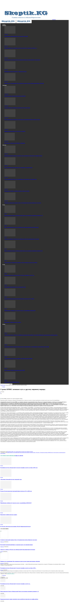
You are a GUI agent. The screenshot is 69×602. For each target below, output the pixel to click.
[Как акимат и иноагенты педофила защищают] (9, 140)
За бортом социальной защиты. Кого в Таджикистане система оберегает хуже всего (22, 202)
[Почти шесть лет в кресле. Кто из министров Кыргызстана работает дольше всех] (9, 56)
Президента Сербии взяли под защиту (12, 322)
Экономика (4, 85)
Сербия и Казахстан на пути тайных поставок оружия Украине (18, 358)
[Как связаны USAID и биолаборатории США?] (9, 367)
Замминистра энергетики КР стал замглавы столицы (16, 36)
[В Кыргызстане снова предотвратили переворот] (9, 93)
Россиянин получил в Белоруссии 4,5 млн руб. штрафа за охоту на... (15, 583)
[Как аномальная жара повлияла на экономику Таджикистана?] (9, 164)
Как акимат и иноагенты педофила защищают (14, 143)
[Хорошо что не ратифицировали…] (9, 379)
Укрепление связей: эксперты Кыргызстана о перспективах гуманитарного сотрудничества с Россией (26, 346)
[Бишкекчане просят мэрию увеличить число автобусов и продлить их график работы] (9, 152)
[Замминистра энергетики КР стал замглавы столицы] (9, 33)
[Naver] (41, 395)
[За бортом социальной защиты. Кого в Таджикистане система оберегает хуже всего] (9, 199)
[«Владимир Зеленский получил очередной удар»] (9, 284)
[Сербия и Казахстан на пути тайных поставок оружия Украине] (9, 355)
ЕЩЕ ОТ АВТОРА (19, 455)
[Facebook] (2, 395)
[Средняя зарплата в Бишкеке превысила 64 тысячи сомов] (9, 104)
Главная (3, 24)
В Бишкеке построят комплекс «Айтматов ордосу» (15, 71)
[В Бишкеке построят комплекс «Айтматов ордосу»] (9, 68)
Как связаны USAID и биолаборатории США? (14, 370)
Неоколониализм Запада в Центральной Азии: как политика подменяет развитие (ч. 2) (23, 215)
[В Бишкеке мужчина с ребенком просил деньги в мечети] (9, 188)
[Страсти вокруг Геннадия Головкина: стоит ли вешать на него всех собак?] (9, 259)
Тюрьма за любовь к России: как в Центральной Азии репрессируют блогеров (21, 239)
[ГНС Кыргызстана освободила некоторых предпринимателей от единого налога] (9, 116)
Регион (3, 204)
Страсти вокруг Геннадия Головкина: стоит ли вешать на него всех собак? (20, 262)
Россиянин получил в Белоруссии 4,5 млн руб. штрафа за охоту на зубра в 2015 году (19, 467)
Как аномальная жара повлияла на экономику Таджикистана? (18, 167)
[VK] (5, 395)
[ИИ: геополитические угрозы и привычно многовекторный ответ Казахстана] (9, 224)
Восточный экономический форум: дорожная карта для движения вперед (16, 544)
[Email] (45, 395)
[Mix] (34, 395)
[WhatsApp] (16, 395)
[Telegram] (31, 395)
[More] (52, 395)
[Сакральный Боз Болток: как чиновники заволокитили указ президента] (9, 176)
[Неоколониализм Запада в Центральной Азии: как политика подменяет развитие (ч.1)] (9, 247)
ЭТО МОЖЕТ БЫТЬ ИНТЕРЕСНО (7, 455)
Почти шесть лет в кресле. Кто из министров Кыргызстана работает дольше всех (22, 59)
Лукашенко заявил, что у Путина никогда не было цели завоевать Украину (20, 451)
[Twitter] (9, 395)
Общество (6, 153)
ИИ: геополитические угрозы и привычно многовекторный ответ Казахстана (21, 227)
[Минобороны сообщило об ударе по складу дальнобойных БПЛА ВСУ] (9, 307)
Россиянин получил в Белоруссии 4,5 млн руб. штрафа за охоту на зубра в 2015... (18, 568)
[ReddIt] (23, 395)
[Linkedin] (20, 395)
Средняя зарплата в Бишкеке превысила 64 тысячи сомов (17, 107)
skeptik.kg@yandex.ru (10, 573)
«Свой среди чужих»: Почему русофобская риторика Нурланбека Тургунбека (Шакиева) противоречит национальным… (31, 335)
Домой (1, 385)
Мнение (3, 324)
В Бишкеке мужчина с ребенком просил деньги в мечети (16, 191)
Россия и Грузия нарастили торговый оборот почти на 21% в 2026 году (16, 491)
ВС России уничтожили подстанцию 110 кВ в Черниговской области (15, 526)
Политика (4, 25)
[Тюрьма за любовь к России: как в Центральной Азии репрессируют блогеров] (9, 236)
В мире (3, 264)
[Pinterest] (13, 395)
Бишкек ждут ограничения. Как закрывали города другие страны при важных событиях (24, 83)
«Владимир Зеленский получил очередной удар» (15, 287)
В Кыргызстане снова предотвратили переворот (15, 96)
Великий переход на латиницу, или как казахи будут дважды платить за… (20, 48)
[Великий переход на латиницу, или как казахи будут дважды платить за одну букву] (9, 45)
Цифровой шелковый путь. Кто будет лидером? (14, 131)
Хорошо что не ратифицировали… (12, 382)
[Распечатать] (49, 395)
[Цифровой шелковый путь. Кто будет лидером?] (9, 128)
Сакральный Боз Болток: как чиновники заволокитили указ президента (20, 179)
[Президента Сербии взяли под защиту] (9, 319)
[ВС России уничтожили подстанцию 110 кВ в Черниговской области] (5, 523)
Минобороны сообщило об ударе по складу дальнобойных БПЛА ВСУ (20, 310)
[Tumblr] (27, 395)
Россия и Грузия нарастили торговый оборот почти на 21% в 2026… (19, 298)
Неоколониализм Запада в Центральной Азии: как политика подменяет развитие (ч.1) (23, 250)
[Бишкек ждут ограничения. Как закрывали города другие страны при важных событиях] (9, 80)
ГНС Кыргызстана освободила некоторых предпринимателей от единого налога (22, 119)
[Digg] (38, 395)
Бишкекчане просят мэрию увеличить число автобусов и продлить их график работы (23, 155)
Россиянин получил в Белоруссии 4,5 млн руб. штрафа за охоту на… (19, 275)
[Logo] (8, 22)
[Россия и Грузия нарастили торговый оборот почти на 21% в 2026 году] (9, 295)
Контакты (4, 575)
